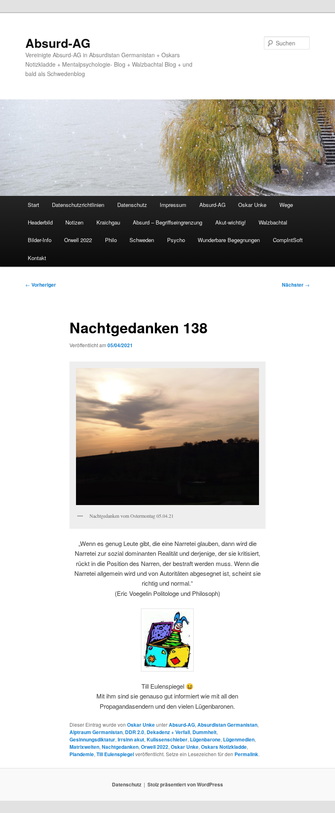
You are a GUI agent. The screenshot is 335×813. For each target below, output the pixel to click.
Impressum (173, 205)
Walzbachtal (273, 222)
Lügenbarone (205, 739)
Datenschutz (132, 205)
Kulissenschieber (167, 739)
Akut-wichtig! (230, 222)
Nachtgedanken (120, 746)
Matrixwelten (84, 746)
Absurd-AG (57, 43)
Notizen (74, 222)
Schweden (142, 240)
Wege (286, 205)
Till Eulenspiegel (115, 754)
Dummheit (204, 732)
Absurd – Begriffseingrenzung (167, 222)
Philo (111, 240)
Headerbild (40, 222)
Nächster (296, 284)
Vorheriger (40, 284)
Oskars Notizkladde (224, 746)
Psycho (176, 240)
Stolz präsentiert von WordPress (185, 784)
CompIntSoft (288, 240)
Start (33, 205)
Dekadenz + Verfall (168, 732)
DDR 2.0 (134, 732)
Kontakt (37, 258)
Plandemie (81, 754)
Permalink (246, 754)
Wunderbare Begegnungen (229, 240)
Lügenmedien (239, 739)
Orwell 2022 (78, 240)
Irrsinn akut (131, 739)
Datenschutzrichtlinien (78, 205)
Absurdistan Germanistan (227, 724)
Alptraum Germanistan (96, 732)
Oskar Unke (252, 205)
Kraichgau (108, 222)
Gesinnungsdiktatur (92, 739)
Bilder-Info (39, 240)
